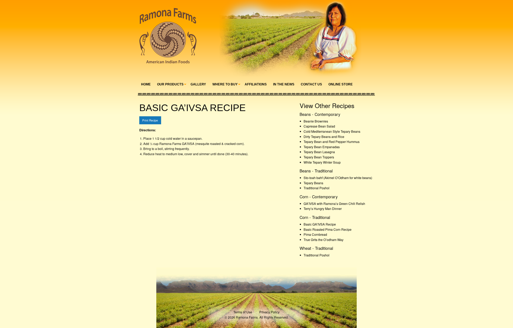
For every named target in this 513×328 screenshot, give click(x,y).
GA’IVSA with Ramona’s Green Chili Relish (334, 203)
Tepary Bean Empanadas (322, 147)
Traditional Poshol (316, 188)
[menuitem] (146, 84)
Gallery (198, 84)
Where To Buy (225, 84)
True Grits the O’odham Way (323, 239)
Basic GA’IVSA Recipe (320, 224)
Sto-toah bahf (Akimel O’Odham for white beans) (338, 177)
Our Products (170, 84)
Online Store (340, 84)
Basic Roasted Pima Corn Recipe (327, 229)
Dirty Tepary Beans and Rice (324, 136)
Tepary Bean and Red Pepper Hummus (332, 141)
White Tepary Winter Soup (322, 162)
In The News (283, 84)
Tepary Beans (313, 183)
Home (146, 84)
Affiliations (256, 84)
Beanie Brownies (316, 121)
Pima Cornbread (315, 234)
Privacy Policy (269, 312)
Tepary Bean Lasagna (319, 152)
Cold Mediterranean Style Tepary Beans (332, 131)
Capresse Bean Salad (319, 126)
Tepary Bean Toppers (319, 157)
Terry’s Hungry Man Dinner (323, 208)
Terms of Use (242, 312)
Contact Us (311, 84)
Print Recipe (150, 120)
